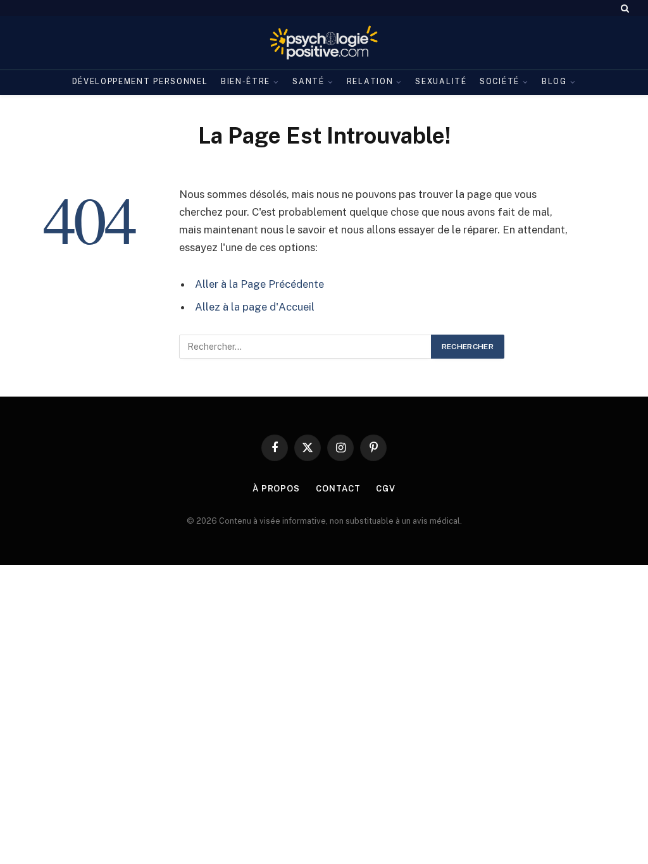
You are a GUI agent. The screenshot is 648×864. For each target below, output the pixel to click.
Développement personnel (140, 81)
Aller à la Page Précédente (259, 284)
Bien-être (245, 81)
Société (500, 81)
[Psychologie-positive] (324, 43)
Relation (370, 81)
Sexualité (440, 81)
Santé (308, 81)
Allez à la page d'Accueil (255, 306)
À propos (276, 488)
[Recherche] (623, 8)
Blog (554, 81)
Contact (338, 488)
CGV (386, 488)
